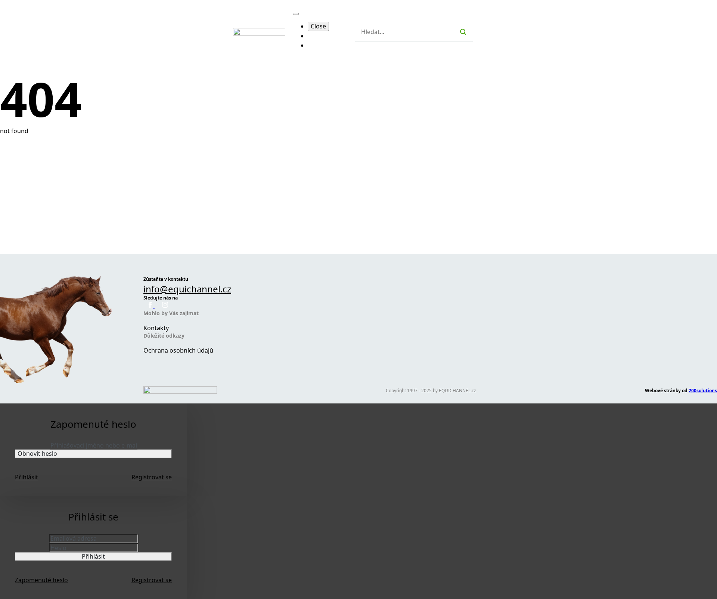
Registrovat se (151, 477)
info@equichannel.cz (187, 289)
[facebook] (150, 305)
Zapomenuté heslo (41, 580)
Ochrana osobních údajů (178, 350)
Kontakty (156, 328)
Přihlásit (26, 477)
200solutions (703, 390)
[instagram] (165, 305)
